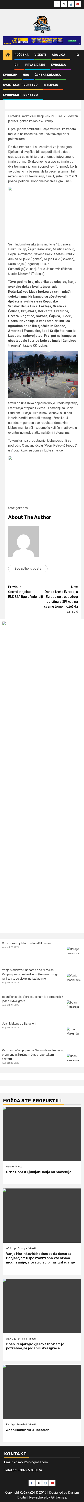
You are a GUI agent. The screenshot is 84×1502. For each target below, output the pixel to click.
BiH (16, 65)
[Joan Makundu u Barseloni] (74, 1034)
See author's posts (27, 568)
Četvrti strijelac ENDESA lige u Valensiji (25, 592)
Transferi (22, 1424)
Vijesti (40, 55)
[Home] (8, 55)
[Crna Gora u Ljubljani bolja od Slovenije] (74, 954)
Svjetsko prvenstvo (20, 85)
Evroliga (58, 65)
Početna (21, 55)
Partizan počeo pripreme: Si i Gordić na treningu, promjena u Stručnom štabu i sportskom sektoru (33, 1055)
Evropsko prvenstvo (20, 95)
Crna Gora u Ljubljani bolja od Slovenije (26, 943)
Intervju (50, 85)
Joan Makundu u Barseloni (19, 1023)
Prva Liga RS (35, 65)
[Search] (78, 55)
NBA (26, 75)
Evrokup (10, 75)
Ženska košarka (48, 75)
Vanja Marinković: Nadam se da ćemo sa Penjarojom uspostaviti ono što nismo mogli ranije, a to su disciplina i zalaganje (30, 974)
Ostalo (10, 1166)
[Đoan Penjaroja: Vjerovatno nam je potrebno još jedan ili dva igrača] (74, 1008)
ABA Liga (58, 55)
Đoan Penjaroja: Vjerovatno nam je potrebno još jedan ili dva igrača (35, 1346)
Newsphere (37, 1497)
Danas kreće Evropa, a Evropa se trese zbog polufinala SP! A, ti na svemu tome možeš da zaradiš (61, 599)
